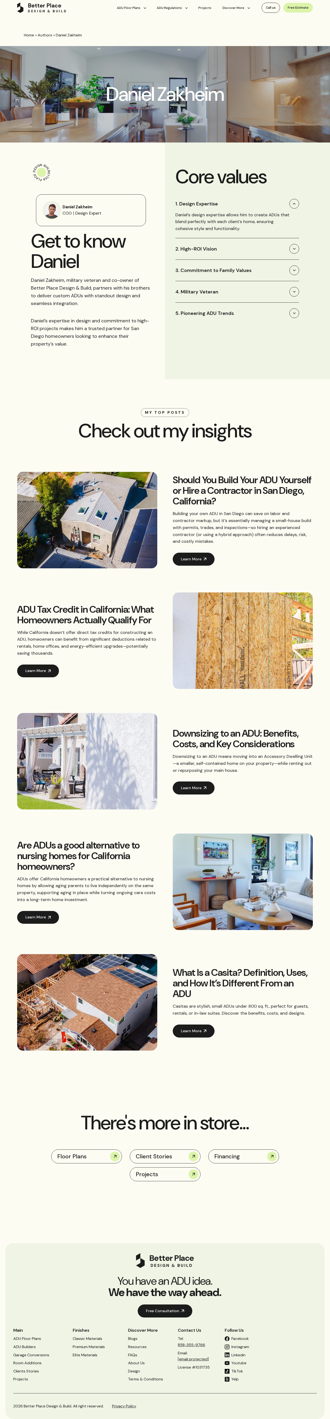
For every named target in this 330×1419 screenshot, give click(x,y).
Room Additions (27, 1362)
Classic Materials (87, 1338)
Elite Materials (85, 1355)
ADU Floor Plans (128, 8)
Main (18, 1330)
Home (29, 35)
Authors (45, 35)
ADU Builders (24, 1346)
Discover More (233, 8)
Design (134, 1371)
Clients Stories (26, 1371)
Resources (137, 1346)
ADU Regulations (169, 8)
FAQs (132, 1355)
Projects (204, 8)
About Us (136, 1362)
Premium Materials (89, 1346)
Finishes (81, 1330)
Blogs (132, 1338)
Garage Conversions (31, 1355)
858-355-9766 (191, 1344)
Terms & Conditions (145, 1379)
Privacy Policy (124, 1406)
